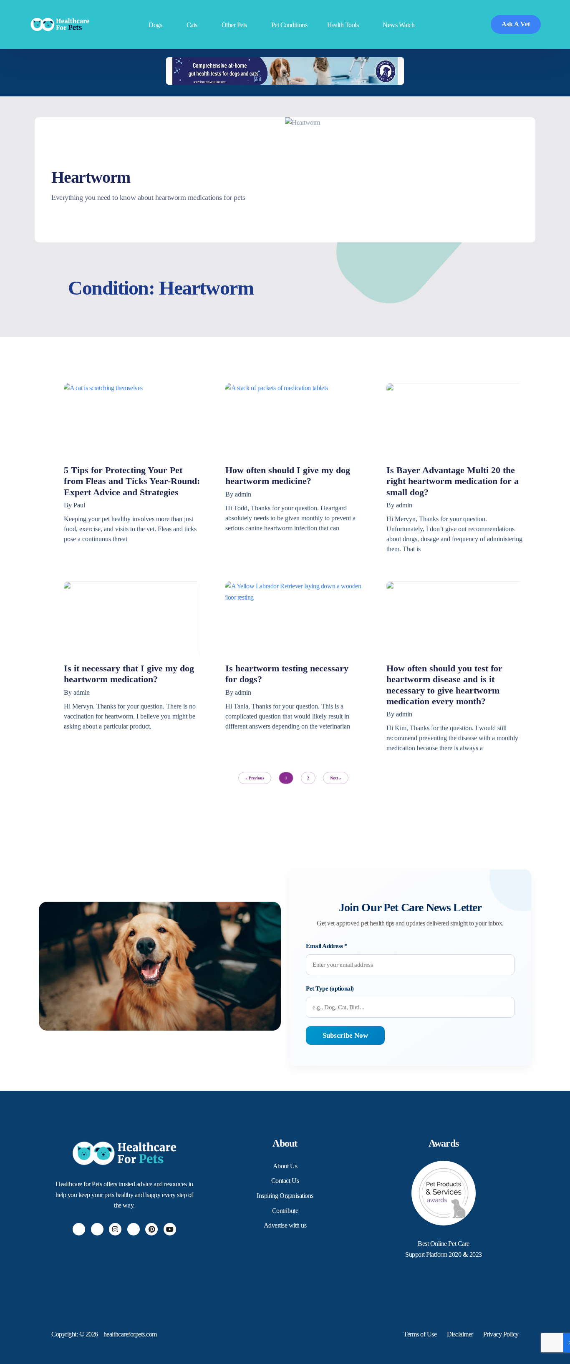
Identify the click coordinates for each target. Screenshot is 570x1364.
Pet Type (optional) (330, 988)
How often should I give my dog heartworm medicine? (287, 475)
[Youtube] (170, 1229)
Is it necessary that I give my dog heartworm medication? (129, 673)
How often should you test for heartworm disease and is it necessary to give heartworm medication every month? (444, 684)
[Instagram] (115, 1229)
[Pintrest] (151, 1229)
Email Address (327, 946)
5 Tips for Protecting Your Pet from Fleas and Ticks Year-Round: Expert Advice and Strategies (132, 481)
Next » (335, 778)
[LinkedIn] (133, 1229)
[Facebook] (79, 1229)
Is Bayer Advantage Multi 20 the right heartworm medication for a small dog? (452, 481)
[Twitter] (97, 1229)
